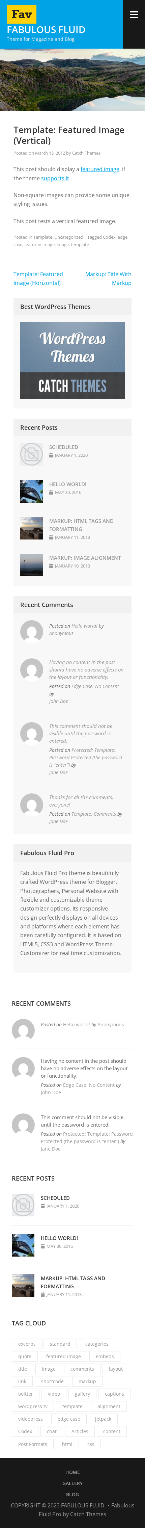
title (22, 1369)
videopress (30, 1419)
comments (82, 1369)
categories (97, 1344)
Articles (79, 1431)
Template (42, 237)
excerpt (26, 1344)
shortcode (52, 1381)
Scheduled (63, 447)
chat (52, 1431)
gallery (82, 1394)
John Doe (58, 701)
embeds (105, 1356)
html (67, 1444)
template (80, 244)
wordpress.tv (33, 1406)
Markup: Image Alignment (85, 557)
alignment (108, 1406)
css (90, 1444)
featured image (100, 169)
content (111, 1431)
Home (72, 1472)
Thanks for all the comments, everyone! (81, 801)
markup (87, 1381)
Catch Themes (86, 153)
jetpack (103, 1419)
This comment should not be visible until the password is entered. (80, 733)
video (54, 1394)
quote (24, 1356)
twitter (25, 1394)
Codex (109, 237)
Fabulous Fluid (46, 29)
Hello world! (67, 484)
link (22, 1381)
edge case (69, 1419)
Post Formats (32, 1444)
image (63, 244)
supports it (55, 178)
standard (60, 1344)
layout (116, 1369)
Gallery (72, 1483)
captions (114, 1394)
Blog (72, 1494)
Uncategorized (68, 237)
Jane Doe (58, 772)
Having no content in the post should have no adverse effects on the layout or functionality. (86, 669)
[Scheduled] (31, 463)
